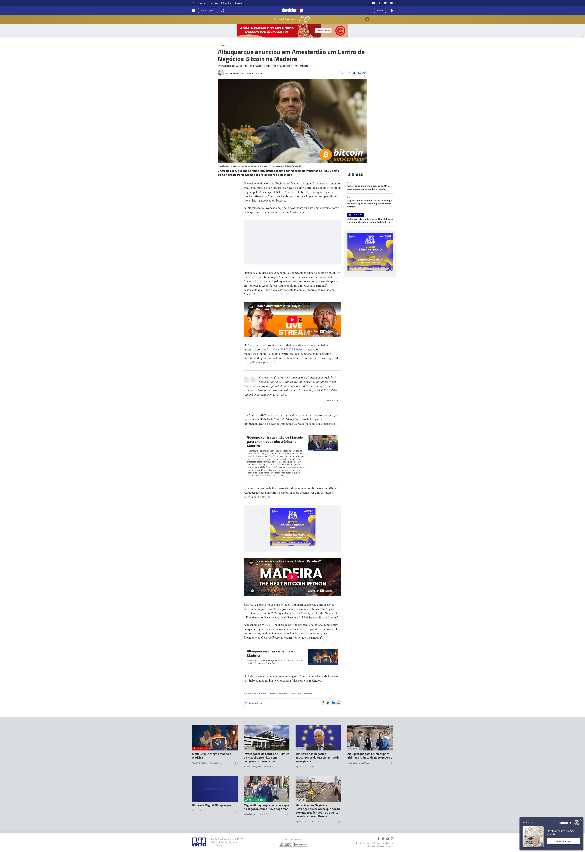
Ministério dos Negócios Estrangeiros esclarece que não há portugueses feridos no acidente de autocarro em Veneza (318, 810)
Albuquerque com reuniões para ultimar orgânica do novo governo (369, 755)
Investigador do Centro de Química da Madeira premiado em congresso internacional (266, 757)
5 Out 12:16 (314, 821)
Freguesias (213, 3)
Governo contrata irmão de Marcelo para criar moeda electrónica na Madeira (275, 441)
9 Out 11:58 (364, 762)
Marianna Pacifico (200, 762)
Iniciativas (239, 3)
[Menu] (193, 10)
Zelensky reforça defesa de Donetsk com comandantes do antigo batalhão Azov (370, 220)
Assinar (380, 10)
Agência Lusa (301, 766)
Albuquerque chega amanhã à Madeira (270, 653)
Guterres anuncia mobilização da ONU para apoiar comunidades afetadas (368, 187)
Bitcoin (308, 693)
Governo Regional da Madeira (285, 693)
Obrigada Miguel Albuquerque (211, 805)
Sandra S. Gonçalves (252, 766)
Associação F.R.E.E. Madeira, (284, 349)
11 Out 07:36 (263, 814)
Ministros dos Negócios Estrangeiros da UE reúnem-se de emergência (317, 757)
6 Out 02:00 (197, 810)
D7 (193, 3)
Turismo (201, 3)
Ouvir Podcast (563, 841)
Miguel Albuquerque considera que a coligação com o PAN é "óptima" (266, 807)
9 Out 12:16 (268, 766)
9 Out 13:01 (314, 766)
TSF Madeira (226, 3)
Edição (208, 10)
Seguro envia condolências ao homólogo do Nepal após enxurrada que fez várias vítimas (369, 203)
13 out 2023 (254, 73)
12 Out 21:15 (215, 762)
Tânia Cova (352, 762)
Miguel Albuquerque (255, 693)
